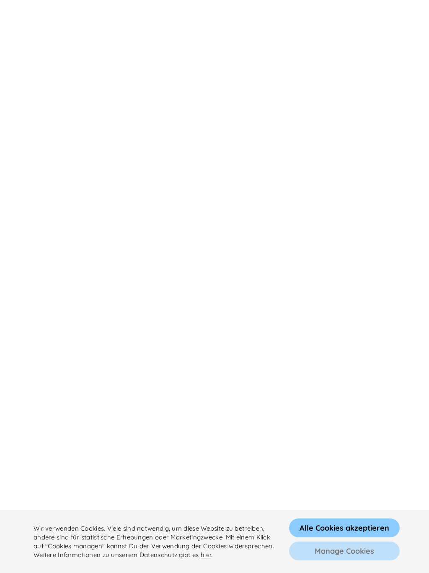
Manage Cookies (344, 551)
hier (206, 555)
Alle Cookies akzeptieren (344, 528)
